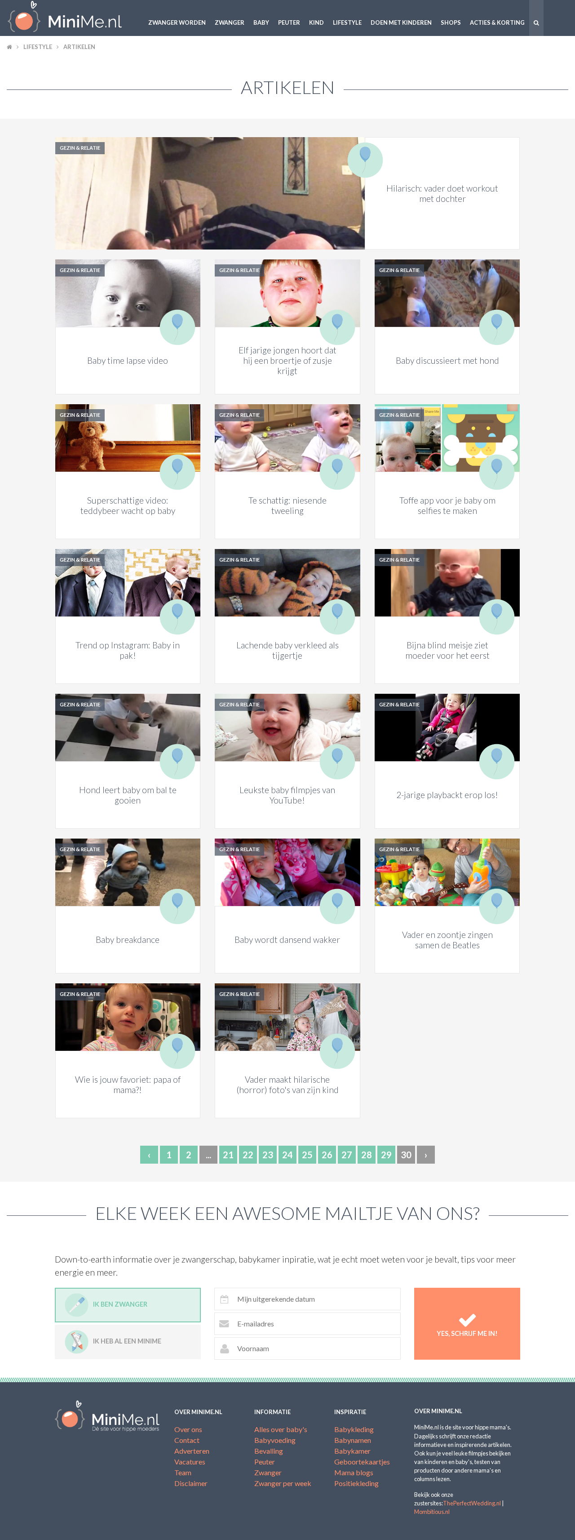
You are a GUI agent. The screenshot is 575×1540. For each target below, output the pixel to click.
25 (307, 1154)
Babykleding (354, 1429)
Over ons (188, 1429)
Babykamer (352, 1450)
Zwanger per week (282, 1483)
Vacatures (189, 1461)
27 (346, 1154)
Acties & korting (497, 22)
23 (267, 1154)
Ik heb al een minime (127, 1341)
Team (182, 1472)
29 (386, 1154)
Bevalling (268, 1450)
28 (366, 1154)
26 (327, 1154)
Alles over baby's (280, 1429)
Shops (451, 22)
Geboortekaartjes (362, 1461)
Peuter (289, 22)
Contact (186, 1440)
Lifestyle (347, 22)
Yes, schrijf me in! (467, 1333)
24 (287, 1154)
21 (228, 1154)
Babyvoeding (275, 1440)
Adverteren (191, 1450)
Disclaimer (191, 1483)
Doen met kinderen (401, 22)
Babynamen (352, 1440)
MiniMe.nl (72, 18)
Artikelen (79, 46)
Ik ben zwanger (120, 1304)
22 (248, 1154)
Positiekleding (356, 1483)
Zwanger (229, 22)
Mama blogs (353, 1472)
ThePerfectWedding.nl (472, 1503)
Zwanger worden (177, 22)
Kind (316, 22)
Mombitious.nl (432, 1511)
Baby (261, 22)
